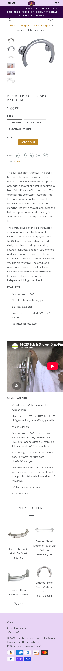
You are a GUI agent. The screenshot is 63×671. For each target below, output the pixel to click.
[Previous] (10, 18)
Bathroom (17, 161)
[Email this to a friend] (45, 155)
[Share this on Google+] (38, 155)
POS (9, 646)
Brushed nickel (35, 122)
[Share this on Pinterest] (31, 155)
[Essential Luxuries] (31, 3)
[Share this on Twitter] (17, 155)
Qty (9, 137)
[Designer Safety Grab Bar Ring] (36, 53)
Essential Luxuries (25, 638)
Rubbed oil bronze (20, 129)
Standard (15, 122)
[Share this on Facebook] (24, 155)
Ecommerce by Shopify (29, 646)
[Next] (51, 18)
